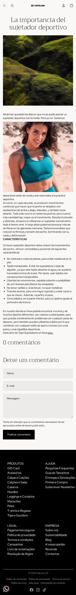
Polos (10, 506)
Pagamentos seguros (20, 530)
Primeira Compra (56, 482)
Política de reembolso (16, 579)
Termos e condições (20, 540)
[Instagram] (38, 590)
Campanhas (15, 544)
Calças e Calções (18, 478)
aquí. (50, 332)
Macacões (13, 501)
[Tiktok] (44, 590)
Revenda (51, 549)
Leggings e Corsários (20, 496)
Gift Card (13, 468)
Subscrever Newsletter (60, 487)
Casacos (12, 487)
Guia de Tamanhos (57, 473)
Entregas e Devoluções (60, 478)
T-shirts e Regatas (19, 511)
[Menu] (4, 5)
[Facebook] (31, 590)
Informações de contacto (53, 582)
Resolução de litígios (20, 554)
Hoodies (12, 492)
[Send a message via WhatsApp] (6, 588)
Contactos (52, 554)
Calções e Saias (17, 482)
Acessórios (14, 473)
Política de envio (19, 582)
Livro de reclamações (20, 549)
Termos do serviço (61, 579)
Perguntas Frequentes (59, 468)
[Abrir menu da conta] (63, 5)
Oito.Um (41, 573)
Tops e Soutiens (17, 515)
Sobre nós (51, 530)
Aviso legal (34, 582)
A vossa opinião (55, 544)
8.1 (47, 573)
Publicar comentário (18, 434)
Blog (48, 540)
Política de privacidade (21, 535)
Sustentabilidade (56, 535)
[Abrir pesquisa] (12, 5)
